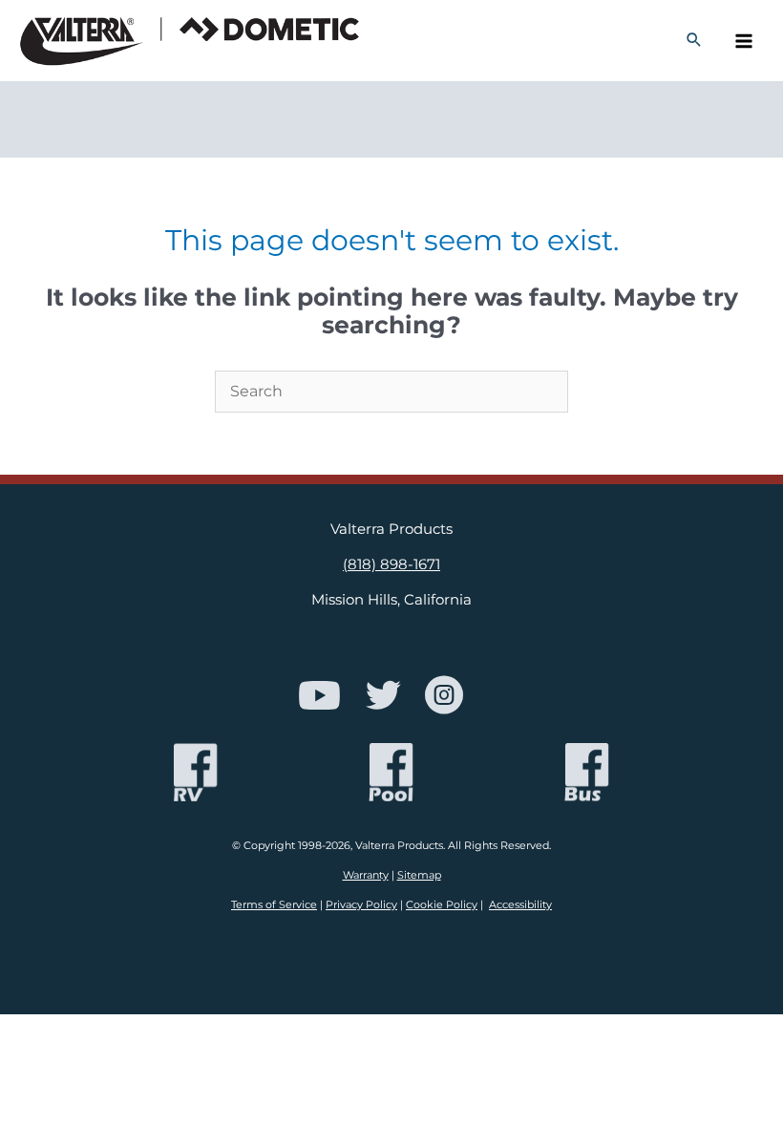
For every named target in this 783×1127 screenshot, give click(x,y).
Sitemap (419, 875)
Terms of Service (274, 904)
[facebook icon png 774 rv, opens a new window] (195, 772)
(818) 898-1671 (391, 564)
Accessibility (520, 904)
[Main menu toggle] (743, 40)
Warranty (366, 875)
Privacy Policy (361, 904)
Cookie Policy (441, 904)
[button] (694, 41)
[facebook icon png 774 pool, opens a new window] (391, 772)
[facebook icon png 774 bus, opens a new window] (587, 772)
